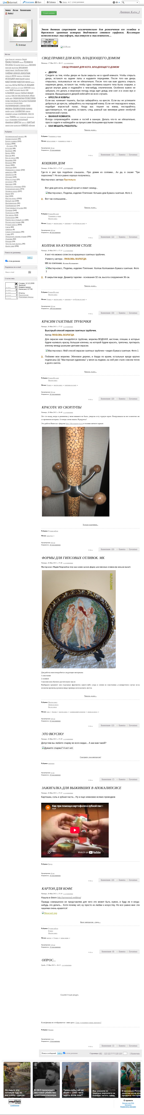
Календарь (135, 1053)
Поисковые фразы (26, 297)
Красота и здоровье (13, 187)
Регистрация (29, 2)
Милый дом (9, 201)
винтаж (8, 68)
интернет (9, 182)
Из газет (10, 146)
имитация (20, 78)
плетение (68, 223)
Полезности (10, 213)
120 (116, 1053)
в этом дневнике (13, 261)
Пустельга (70, 179)
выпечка (15, 68)
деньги (8, 76)
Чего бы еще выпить (13, 244)
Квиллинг (9, 184)
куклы (33, 87)
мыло (23, 90)
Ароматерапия (11, 139)
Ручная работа (11, 225)
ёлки (7, 59)
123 (105, 1053)
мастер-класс (58, 223)
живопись (9, 172)
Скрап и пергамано (13, 232)
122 (109, 1053)
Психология (10, 218)
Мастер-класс (10, 199)
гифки (9, 73)
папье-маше (27, 93)
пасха (14, 95)
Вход (39, 2)
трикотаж (23, 117)
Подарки (8, 210)
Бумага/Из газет (53, 214)
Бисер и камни (11, 141)
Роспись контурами (13, 222)
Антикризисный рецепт (14, 137)
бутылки (17, 65)
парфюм (8, 95)
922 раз (53, 306)
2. (42, 199)
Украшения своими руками (16, 237)
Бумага (8, 144)
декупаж (25, 73)
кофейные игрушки (17, 87)
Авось (64, 2)
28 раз (52, 873)
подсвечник (9, 103)
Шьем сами (9, 246)
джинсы (19, 76)
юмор (24, 125)
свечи (27, 111)
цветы (17, 122)
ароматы (18, 59)
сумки (7, 117)
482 (100, 1053)
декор (16, 73)
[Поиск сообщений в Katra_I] (29, 257)
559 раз (53, 718)
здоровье (26, 76)
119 (120, 1053)
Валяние (8, 151)
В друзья (22, 45)
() (112, 154)
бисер (21, 62)
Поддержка (114, 2)
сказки (8, 114)
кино (27, 81)
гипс (26, 70)
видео (32, 64)
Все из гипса (10, 158)
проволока (19, 108)
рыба (7, 111)
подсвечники (17, 103)
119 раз (53, 945)
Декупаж (8, 168)
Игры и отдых (10, 179)
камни (27, 79)
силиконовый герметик (77, 712)
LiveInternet (10, 2)
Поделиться (133, 154)
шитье (31, 122)
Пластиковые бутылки (14, 208)
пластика (30, 98)
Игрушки (8, 177)
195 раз (53, 542)
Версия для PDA (128, 1103)
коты (14, 84)
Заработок (9, 175)
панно (17, 93)
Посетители (23, 295)
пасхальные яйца (25, 95)
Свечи (7, 227)
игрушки (10, 78)
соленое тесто (26, 113)
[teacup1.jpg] (49, 913)
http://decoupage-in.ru (74, 423)
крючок (27, 87)
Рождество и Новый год (14, 220)
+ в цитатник (68, 63)
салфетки (20, 111)
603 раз (53, 230)
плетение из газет (70, 385)
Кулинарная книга (12, 189)
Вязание (8, 163)
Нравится (122, 154)
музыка (17, 90)
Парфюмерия (10, 206)
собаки (15, 114)
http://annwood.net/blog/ (69, 897)
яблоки (32, 125)
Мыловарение (11, 203)
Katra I (6, 13)
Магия (7, 194)
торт (17, 117)
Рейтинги (52, 2)
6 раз (52, 1039)
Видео (7, 153)
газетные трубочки (14, 70)
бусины (9, 65)
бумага (28, 61)
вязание (23, 67)
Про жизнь (9, 215)
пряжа (29, 108)
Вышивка (9, 160)
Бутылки (8, 148)
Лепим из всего (11, 191)
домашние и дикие (64, 141)
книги (32, 82)
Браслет (12, 59)
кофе (7, 87)
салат (12, 111)
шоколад (17, 125)
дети (14, 76)
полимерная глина (15, 105)
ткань (13, 116)
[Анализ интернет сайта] (65, 46)
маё (12, 90)
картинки (11, 81)
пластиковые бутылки (16, 101)
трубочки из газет (79, 223)
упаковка (13, 119)
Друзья (15, 10)
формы (54, 712)
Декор (7, 165)
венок (27, 65)
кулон (7, 90)
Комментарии (25, 10)
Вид (118, 3)
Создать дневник (49, 13)
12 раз (52, 772)
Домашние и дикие (12, 170)
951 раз (53, 392)
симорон (8, 229)
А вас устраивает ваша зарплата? (88, 1022)
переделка (18, 98)
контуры (8, 85)
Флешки (8, 241)
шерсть (24, 122)
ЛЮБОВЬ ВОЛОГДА (75, 259)
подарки (31, 101)
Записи (8, 10)
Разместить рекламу (128, 1107)
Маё (7, 196)
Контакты (128, 1105)
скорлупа (50, 536)
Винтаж (8, 156)
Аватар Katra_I (20, 30)
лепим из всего (92, 712)
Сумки (7, 234)
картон (21, 81)
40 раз (52, 148)
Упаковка (9, 239)
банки (24, 59)
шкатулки (9, 125)
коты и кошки (26, 84)
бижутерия (12, 61)
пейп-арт (9, 98)
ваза (23, 65)
